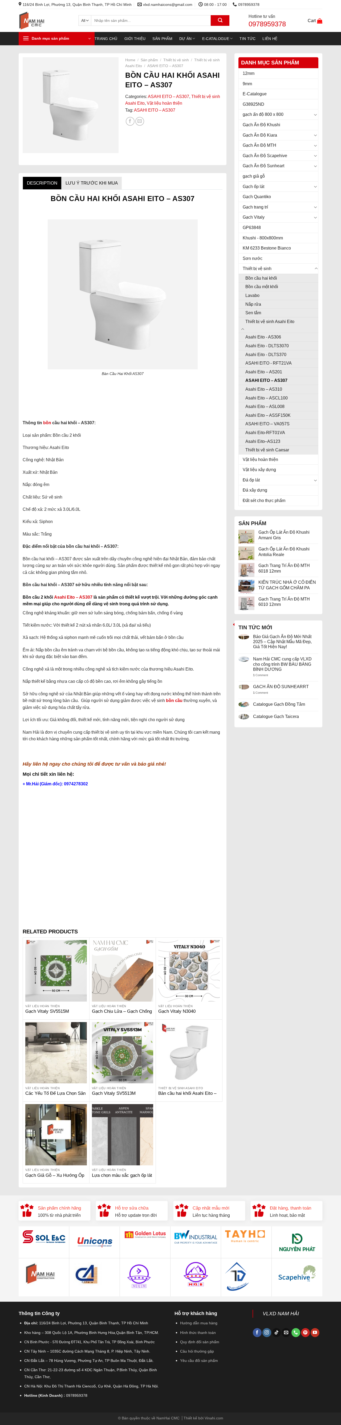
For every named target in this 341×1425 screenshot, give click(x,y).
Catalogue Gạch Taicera (276, 716)
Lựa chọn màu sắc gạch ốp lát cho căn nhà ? (122, 1178)
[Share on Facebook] (130, 121)
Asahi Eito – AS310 (263, 389)
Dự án (185, 38)
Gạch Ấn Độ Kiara (260, 135)
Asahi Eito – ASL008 (265, 406)
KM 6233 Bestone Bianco (267, 248)
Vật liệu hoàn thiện (260, 459)
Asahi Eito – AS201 (263, 372)
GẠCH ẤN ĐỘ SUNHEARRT (281, 686)
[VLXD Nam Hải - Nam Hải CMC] (44, 20)
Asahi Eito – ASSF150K (268, 415)
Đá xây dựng (255, 490)
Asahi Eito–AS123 (262, 441)
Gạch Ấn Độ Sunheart (263, 166)
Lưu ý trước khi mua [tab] (92, 183)
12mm (248, 73)
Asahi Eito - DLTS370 (265, 354)
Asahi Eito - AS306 (263, 337)
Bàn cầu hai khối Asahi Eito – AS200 (187, 1096)
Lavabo (252, 295)
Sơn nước (252, 258)
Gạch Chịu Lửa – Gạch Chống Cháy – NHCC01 (122, 1014)
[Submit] (220, 20)
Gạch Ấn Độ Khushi (261, 125)
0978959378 (267, 24)
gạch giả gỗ (254, 176)
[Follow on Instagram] (266, 1332)
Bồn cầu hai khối (261, 278)
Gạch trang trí (255, 207)
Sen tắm (253, 313)
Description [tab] (42, 183)
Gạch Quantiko (257, 196)
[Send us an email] (286, 1332)
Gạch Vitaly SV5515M (47, 1011)
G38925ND (253, 104)
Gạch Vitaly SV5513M (114, 1093)
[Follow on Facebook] (257, 1332)
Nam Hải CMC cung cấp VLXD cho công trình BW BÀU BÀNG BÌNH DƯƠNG (282, 664)
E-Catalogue (215, 38)
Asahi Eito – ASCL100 (266, 398)
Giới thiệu (135, 38)
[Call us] (295, 1332)
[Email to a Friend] (139, 121)
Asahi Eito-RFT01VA (265, 432)
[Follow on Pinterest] (305, 1332)
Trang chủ (106, 38)
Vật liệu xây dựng (259, 469)
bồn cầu (173, 700)
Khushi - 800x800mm (263, 238)
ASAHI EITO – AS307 (266, 380)
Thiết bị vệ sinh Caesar (267, 450)
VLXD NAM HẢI (281, 1313)
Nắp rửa (253, 304)
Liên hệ (269, 38)
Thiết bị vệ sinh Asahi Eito (269, 321)
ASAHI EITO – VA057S (267, 424)
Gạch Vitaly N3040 (177, 1011)
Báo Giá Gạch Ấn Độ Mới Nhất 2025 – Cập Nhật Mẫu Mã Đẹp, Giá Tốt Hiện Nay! (282, 641)
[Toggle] (316, 114)
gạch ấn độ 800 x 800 (263, 114)
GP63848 (252, 227)
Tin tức (247, 38)
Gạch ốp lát (253, 186)
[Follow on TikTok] (276, 1332)
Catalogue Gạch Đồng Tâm (279, 704)
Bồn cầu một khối (261, 286)
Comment (260, 675)
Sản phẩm (162, 38)
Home (130, 60)
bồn (47, 422)
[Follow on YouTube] (315, 1332)
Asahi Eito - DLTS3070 (267, 346)
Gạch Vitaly (254, 217)
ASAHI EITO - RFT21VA (268, 363)
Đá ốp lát (251, 480)
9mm (247, 83)
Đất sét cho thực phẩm (264, 500)
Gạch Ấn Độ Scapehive (265, 155)
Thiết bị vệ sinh (257, 268)
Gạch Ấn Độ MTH (259, 145)
